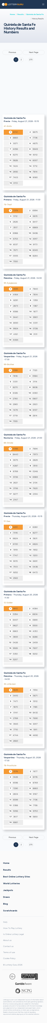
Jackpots (8, 890)
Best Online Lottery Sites (16, 876)
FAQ (5, 922)
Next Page (33, 52)
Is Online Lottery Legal (13, 934)
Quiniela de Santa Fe (35, 14)
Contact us (8, 946)
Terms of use (9, 952)
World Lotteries (11, 883)
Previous (12, 52)
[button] (43, 4)
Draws (6, 897)
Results (20, 14)
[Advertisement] (23, 89)
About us (7, 940)
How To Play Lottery (12, 928)
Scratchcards (10, 910)
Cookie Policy (9, 958)
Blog (5, 903)
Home (12, 14)
